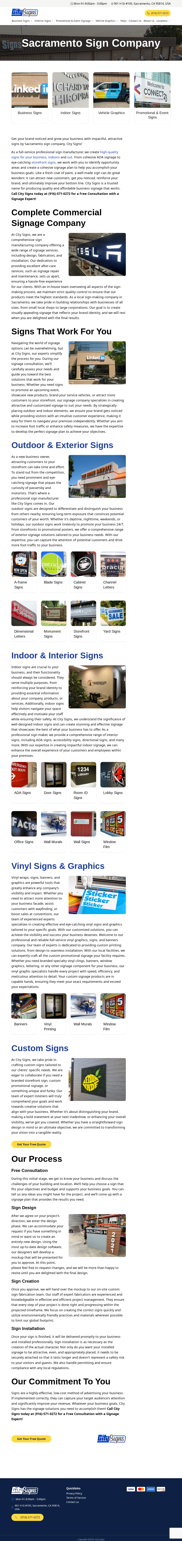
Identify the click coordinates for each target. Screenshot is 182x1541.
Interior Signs (43, 20)
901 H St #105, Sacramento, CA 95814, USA (142, 4)
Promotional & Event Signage (73, 20)
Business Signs (21, 20)
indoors (54, 157)
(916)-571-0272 (159, 13)
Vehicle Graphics (106, 20)
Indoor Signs (71, 113)
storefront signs (43, 162)
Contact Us (135, 20)
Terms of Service (76, 1497)
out (69, 157)
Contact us (72, 1502)
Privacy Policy (74, 1493)
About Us (149, 20)
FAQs (124, 20)
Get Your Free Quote (31, 1144)
